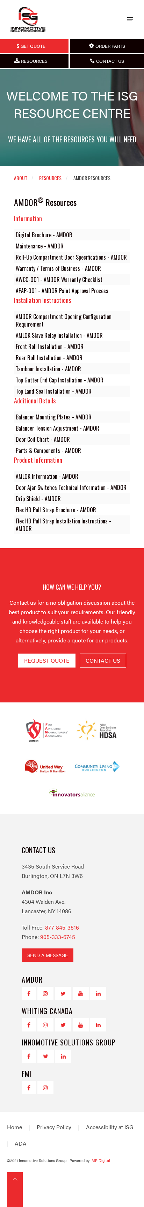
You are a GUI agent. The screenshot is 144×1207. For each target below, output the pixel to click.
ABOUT (20, 177)
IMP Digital (100, 1160)
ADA (21, 1143)
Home (14, 1127)
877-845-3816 (62, 927)
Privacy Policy (54, 1127)
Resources (50, 177)
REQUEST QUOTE (47, 660)
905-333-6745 (57, 937)
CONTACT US (103, 660)
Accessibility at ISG (110, 1127)
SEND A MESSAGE (47, 955)
